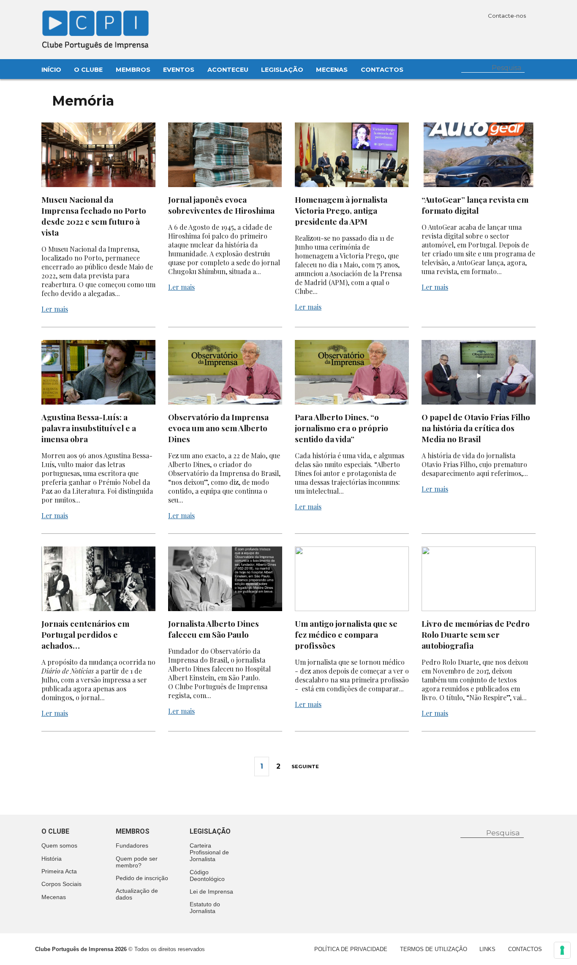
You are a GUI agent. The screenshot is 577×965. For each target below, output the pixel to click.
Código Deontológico (207, 875)
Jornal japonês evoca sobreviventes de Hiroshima (222, 205)
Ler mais (54, 308)
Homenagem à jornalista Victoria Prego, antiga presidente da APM (341, 210)
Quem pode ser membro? (137, 862)
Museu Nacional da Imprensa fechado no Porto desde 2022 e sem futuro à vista (93, 216)
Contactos (382, 69)
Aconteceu (227, 69)
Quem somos (59, 845)
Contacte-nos (507, 15)
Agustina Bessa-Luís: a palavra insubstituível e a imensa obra (88, 427)
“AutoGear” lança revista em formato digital (475, 205)
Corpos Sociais (61, 884)
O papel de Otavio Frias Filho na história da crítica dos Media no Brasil (476, 427)
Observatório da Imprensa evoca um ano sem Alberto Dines (218, 427)
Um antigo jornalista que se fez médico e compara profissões (346, 634)
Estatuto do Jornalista (205, 907)
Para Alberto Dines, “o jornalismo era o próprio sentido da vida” (341, 427)
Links (487, 949)
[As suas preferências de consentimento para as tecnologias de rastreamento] (562, 950)
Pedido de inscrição (142, 878)
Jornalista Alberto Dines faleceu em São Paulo (213, 629)
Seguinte (305, 766)
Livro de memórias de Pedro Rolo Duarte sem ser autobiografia (476, 634)
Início (51, 69)
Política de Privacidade (350, 949)
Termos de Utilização (433, 949)
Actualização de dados (137, 894)
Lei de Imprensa (211, 891)
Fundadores (132, 845)
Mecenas (332, 69)
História (51, 858)
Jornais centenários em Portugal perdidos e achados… (85, 634)
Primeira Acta (59, 871)
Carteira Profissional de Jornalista (209, 852)
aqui (482, 473)
